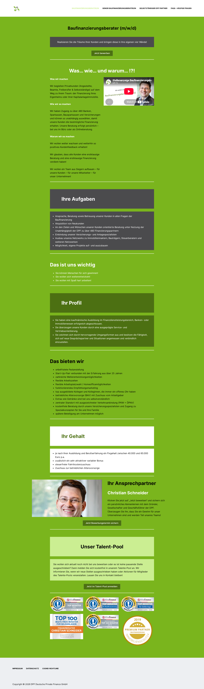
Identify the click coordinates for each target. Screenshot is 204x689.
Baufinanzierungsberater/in (85, 8)
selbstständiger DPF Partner (153, 8)
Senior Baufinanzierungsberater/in (119, 8)
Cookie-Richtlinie (50, 668)
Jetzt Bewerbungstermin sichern (102, 523)
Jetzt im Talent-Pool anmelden (102, 586)
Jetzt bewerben (102, 53)
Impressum (17, 668)
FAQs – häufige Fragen (181, 8)
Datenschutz (32, 668)
